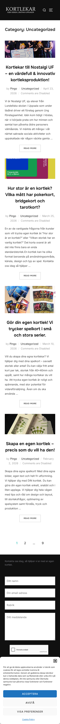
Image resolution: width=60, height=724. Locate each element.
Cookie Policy (28, 719)
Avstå (30, 702)
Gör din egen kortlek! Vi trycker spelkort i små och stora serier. (30, 329)
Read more (32, 148)
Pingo (13, 88)
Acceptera (30, 693)
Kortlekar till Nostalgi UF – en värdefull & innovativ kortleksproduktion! (30, 74)
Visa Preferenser (30, 711)
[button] (55, 660)
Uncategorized (30, 88)
